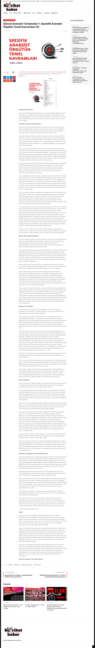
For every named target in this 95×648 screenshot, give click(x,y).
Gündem (12, 20)
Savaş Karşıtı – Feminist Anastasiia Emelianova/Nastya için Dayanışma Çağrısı (80, 70)
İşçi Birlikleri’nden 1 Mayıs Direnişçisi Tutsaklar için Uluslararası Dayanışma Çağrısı (80, 51)
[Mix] (11, 80)
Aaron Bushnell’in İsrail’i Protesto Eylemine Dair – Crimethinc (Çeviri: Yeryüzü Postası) (81, 60)
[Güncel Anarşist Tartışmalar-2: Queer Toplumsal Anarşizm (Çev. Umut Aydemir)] (13, 594)
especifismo (17, 564)
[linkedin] (11, 77)
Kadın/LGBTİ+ (8, 591)
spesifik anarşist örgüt (27, 564)
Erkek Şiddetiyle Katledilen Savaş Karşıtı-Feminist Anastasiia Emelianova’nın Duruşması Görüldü (81, 30)
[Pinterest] (14, 77)
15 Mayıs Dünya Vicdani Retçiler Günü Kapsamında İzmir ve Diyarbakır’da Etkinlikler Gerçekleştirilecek (50, 1)
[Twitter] (7, 77)
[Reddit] (7, 80)
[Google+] (4, 80)
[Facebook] (4, 77)
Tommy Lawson (37, 564)
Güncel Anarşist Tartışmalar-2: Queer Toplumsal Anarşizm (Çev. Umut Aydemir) (13, 606)
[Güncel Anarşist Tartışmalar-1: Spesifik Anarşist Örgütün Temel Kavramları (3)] (35, 50)
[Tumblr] (14, 80)
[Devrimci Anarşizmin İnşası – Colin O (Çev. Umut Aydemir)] (35, 594)
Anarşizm (6, 20)
